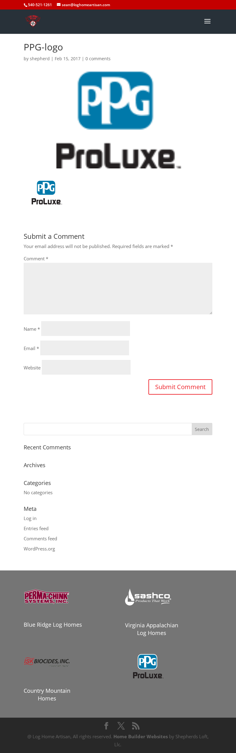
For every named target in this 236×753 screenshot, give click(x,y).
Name (32, 329)
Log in (30, 518)
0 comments (98, 58)
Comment (36, 258)
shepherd (40, 58)
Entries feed (36, 528)
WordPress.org (39, 549)
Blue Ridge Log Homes (53, 624)
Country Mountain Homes (47, 694)
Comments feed (40, 538)
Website (32, 368)
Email (31, 348)
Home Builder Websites (140, 736)
